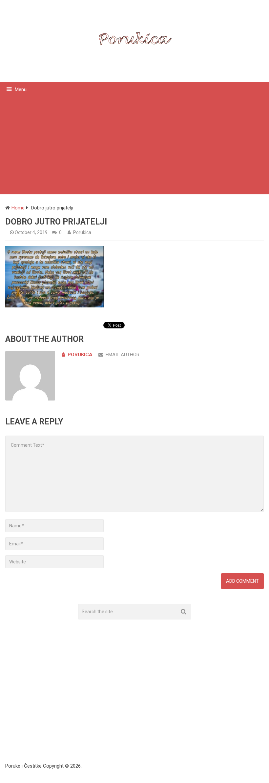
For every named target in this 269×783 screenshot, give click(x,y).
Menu (21, 89)
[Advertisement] (134, 145)
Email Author (122, 355)
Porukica (82, 232)
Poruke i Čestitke (23, 766)
